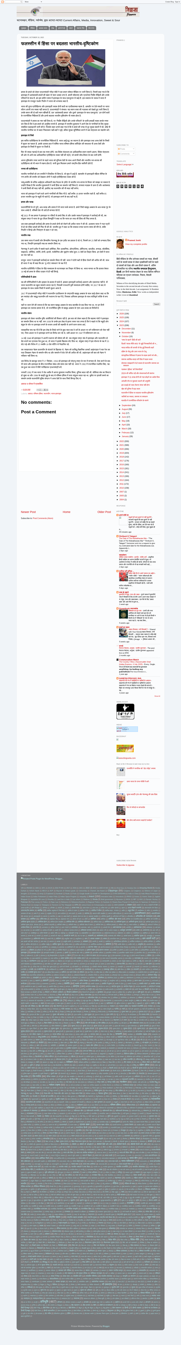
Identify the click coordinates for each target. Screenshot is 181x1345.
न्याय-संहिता (135, 1096)
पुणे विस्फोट (101, 1116)
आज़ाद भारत (43, 28)
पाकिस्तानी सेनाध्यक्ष (122, 1111)
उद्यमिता (52, 961)
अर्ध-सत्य (157, 927)
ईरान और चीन (79, 955)
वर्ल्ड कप (63, 1234)
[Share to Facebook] (45, 390)
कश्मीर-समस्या (155, 984)
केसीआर (128, 995)
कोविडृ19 (70, 1001)
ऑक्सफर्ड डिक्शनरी (79, 975)
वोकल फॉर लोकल (88, 1254)
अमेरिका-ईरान (42, 922)
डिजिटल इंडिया (129, 1054)
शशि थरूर (116, 1256)
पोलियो (64, 1122)
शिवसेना (157, 1259)
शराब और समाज (86, 1256)
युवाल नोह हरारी (49, 1200)
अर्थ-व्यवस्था (117, 927)
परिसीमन (59, 1105)
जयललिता (54, 1037)
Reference (64, 902)
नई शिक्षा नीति (73, 1079)
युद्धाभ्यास (23, 1200)
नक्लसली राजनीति (128, 1079)
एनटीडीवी (23, 969)
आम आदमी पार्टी (148, 938)
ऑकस (69, 975)
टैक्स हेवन (24, 1051)
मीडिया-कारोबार (26, 1186)
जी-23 (142, 1040)
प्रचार (95, 1122)
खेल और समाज (43, 1006)
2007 (121, 492)
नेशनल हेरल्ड (116, 1093)
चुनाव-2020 (116, 1028)
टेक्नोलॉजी (112, 1048)
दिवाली (136, 1071)
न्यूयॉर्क (51, 1099)
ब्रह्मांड (148, 1147)
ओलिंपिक (92, 978)
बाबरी (80, 1139)
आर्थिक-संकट (68, 944)
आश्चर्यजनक (149, 944)
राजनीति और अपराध (147, 1203)
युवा (30, 1200)
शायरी (25, 1259)
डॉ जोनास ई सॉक (31, 1059)
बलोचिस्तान (136, 1136)
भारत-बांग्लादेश (155, 1161)
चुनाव (65, 1026)
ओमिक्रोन (75, 978)
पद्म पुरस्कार (98, 1102)
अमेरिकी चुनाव (120, 922)
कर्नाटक (24, 983)
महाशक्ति (128, 1178)
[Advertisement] (65, 490)
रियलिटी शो (72, 1220)
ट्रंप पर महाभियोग (122, 1051)
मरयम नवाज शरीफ (152, 1175)
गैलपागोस (155, 1014)
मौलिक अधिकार (59, 1198)
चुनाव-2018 (89, 1028)
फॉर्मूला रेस (132, 1130)
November (126, 332)
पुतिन (109, 1116)
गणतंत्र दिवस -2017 (33, 1009)
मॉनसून (59, 1192)
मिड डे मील (48, 1184)
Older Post (104, 512)
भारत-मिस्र (28, 1164)
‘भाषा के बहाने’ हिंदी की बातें (130, 340)
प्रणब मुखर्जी (115, 1122)
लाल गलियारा (101, 1226)
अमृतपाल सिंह (54, 919)
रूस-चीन (118, 1220)
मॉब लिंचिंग (106, 1192)
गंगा (78, 1006)
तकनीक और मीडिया (96, 1059)
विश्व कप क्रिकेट (99, 1245)
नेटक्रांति (149, 1091)
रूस (110, 1220)
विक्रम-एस (113, 1237)
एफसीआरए (97, 969)
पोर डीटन (48, 1122)
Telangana (45, 905)
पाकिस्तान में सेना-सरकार (49, 1111)
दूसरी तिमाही (44, 1073)
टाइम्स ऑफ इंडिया (92, 1045)
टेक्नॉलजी (103, 1048)
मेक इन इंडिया (130, 1189)
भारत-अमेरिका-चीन (59, 1158)
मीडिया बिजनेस (142, 1184)
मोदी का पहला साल (149, 1192)
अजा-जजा (95, 908)
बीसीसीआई (24, 1147)
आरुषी (100, 941)
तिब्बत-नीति (112, 1062)
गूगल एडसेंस (77, 1014)
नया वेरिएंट (60, 1082)
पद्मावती (108, 1102)
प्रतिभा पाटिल (27, 1125)
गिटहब (62, 1012)
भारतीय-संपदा (74, 1169)
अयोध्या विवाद (25, 927)
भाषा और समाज (124, 1169)
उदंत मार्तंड (154, 958)
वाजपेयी (142, 1234)
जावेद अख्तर (68, 1040)
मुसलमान (53, 1189)
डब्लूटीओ (111, 1054)
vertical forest (86, 905)
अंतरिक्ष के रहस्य (72, 910)
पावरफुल (134, 1113)
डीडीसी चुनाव (90, 1056)
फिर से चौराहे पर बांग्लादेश (136, 807)
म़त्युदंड (156, 1172)
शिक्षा (89, 1259)
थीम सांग (102, 1065)
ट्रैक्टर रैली (50, 1054)
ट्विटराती (85, 1054)
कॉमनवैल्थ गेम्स (105, 998)
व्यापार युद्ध (150, 1254)
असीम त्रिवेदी (44, 933)
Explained (49, 894)
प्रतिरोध (36, 1125)
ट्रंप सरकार (145, 1051)
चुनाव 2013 (75, 1026)
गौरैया (62, 1017)
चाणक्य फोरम (154, 1020)
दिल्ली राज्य (60, 1071)
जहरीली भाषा (121, 1037)
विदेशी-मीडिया (51, 1242)
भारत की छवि (112, 1153)
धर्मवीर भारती (118, 1076)
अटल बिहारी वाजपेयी (134, 908)
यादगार (115, 1198)
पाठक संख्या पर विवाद (50, 1113)
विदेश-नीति (134, 1239)
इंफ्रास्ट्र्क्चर (80, 950)
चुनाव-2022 (141, 1028)
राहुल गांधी (151, 1217)
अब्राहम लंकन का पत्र (79, 916)
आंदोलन (58, 939)
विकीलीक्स (90, 1237)
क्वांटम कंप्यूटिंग (129, 1001)
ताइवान (61, 1062)
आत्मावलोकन (27, 939)
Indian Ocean (25, 896)
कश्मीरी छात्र (42, 986)
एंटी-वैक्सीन (75, 967)
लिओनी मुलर (122, 1226)
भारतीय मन (96, 1167)
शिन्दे (143, 1259)
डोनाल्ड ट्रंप (49, 1059)
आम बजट (44, 941)
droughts (24, 894)
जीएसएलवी (24, 1043)
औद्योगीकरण (129, 978)
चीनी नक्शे (26, 1026)
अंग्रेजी (60, 908)
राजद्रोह (113, 1203)
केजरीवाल (156, 992)
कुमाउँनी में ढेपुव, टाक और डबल (129, 594)
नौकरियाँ (90, 1096)
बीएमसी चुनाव (124, 1141)
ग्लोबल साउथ (57, 1020)
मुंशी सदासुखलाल (43, 1189)
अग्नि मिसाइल (36, 908)
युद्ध (126, 1198)
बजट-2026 (88, 1136)
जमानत (33, 1037)
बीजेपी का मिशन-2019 (51, 1144)
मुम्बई (134, 1186)
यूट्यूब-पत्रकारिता (106, 1200)
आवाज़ (30, 393)
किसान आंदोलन (58, 992)
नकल (117, 1079)
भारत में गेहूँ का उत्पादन (58, 1155)
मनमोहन (86, 1175)
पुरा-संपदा (143, 1116)
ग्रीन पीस (115, 1017)
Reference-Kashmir (78, 902)
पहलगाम (154, 1105)
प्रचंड (88, 1122)
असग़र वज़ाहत (113, 930)
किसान (47, 992)
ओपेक (50, 978)
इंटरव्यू (133, 947)
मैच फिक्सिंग (43, 1192)
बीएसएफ (142, 1141)
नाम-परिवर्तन (46, 1088)
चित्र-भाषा (58, 1023)
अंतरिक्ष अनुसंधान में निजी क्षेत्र (56, 910)
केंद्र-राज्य (75, 995)
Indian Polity (53, 896)
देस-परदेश (24, 1076)
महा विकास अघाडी (71, 1178)
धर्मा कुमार (128, 1076)
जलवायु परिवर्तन (88, 1037)
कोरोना (155, 998)
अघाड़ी (67, 908)
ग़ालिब (44, 1012)
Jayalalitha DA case (37, 899)
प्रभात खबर (85, 1124)
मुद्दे (84, 1186)
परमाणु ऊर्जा (30, 1105)
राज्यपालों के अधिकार (80, 1212)
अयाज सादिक (133, 925)
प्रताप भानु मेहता (155, 1122)
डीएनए (73, 1056)
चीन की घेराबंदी (90, 1023)
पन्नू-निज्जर (138, 1102)
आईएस (128, 933)
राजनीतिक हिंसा (86, 1209)
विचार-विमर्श (139, 1237)
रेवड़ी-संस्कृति (62, 1223)
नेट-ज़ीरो (133, 1091)
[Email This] (38, 390)
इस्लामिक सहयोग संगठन (126, 953)
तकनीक (84, 1059)
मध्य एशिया (68, 1175)
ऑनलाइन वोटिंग (140, 975)
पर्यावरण (80, 1105)
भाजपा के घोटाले (144, 1150)
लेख (52, 28)
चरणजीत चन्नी (143, 1020)
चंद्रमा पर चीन (97, 1020)
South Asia (134, 902)
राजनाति (121, 1203)
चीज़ (72, 1023)
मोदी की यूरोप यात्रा (73, 1195)
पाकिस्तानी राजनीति (92, 1111)
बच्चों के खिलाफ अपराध (73, 1133)
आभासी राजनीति (134, 939)
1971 (43, 888)
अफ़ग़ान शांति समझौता (98, 913)
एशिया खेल (99, 972)
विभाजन (46, 1245)
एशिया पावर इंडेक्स (110, 972)
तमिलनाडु (139, 1059)
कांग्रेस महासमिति (141, 986)
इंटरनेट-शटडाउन (105, 947)
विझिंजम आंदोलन (85, 1240)
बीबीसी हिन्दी (121, 1144)
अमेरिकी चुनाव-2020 (135, 922)
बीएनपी (115, 1141)
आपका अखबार (95, 939)
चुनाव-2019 (103, 1028)
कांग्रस (68, 986)
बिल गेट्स (31, 1141)
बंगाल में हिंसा (53, 1133)
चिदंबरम (66, 1023)
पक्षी (81, 1099)
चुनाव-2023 (153, 1028)
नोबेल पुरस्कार (71, 1096)
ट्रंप (76, 1051)
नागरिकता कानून (128, 1085)
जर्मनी (78, 1037)
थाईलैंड (94, 1065)
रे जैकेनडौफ (127, 1220)
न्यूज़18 (25, 1099)
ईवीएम (149, 955)
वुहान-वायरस (24, 1251)
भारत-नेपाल (90, 1161)
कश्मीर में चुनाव (107, 984)
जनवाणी (118, 1034)
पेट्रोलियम (113, 1119)
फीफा (46, 1130)
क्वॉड (144, 1001)
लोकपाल (157, 1228)
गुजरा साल (125, 1012)
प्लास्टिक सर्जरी (59, 1127)
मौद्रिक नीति (37, 1198)
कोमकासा (132, 998)
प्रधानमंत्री (63, 1125)
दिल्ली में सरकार (38, 1071)
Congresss (137, 891)
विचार (131, 1237)
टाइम (81, 1045)
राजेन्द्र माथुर (49, 1212)
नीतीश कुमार (98, 1091)
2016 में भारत (59, 888)
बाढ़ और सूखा (63, 1139)
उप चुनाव (68, 961)
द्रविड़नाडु (89, 1076)
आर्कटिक (108, 941)
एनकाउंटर (145, 967)
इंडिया (156, 947)
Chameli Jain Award (97, 891)
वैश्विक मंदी (133, 1251)
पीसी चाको (92, 1116)
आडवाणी (90, 936)
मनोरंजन (118, 1175)
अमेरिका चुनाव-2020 (28, 922)
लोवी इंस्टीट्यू (79, 1231)
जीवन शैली (73, 1043)
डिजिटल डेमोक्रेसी (142, 1054)
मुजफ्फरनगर (67, 1186)
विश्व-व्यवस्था (135, 1245)
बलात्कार (127, 1136)
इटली (139, 947)
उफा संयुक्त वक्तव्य (124, 961)
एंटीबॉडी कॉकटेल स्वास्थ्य (99, 967)
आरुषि (94, 941)
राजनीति (130, 1203)
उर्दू (140, 961)
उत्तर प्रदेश (65, 958)
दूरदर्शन (35, 1073)
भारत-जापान (52, 1161)
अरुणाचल (74, 927)
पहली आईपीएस (38, 1108)
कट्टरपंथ (154, 978)
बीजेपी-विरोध (65, 1144)
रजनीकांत (87, 1203)
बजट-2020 (28, 1136)
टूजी (51, 1048)
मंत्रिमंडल (33, 1175)
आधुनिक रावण (68, 939)
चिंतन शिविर (48, 1023)
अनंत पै (36, 913)
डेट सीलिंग (111, 1056)
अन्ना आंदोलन (62, 913)
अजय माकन (86, 908)
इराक (127, 950)
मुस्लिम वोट (72, 1189)
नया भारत (51, 1082)
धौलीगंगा (35, 1079)
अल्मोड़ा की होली (47, 930)
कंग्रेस (138, 978)
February (126, 432)
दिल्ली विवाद (81, 1071)
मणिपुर (120, 1172)
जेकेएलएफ (89, 1043)
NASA (128, 899)
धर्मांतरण (137, 1076)
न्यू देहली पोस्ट (145, 1096)
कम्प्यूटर (104, 981)
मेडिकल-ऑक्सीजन (151, 1189)
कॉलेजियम (124, 998)
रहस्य (95, 1203)
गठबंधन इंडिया (123, 1006)
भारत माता (24, 1155)
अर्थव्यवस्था (138, 927)
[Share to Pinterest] (47, 390)
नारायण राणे (62, 1088)
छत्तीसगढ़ (118, 1031)
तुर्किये (25, 1065)
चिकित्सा (32, 1023)
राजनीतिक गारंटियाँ (140, 1206)
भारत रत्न (98, 1155)
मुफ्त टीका (116, 1186)
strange (36, 905)
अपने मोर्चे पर (124, 515)
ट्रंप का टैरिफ (87, 1051)
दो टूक (61, 1076)
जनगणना (46, 1034)
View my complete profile (136, 244)
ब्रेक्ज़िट (47, 1150)
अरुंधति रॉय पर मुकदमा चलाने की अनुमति (135, 381)
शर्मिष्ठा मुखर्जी (107, 1256)
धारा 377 (155, 1076)
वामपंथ (23, 1237)
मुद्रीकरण (107, 1186)
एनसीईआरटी (52, 969)
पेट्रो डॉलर (103, 1119)
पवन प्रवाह (104, 1105)
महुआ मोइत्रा (35, 1181)
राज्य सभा (59, 1212)
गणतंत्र (150, 1006)
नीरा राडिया (119, 1091)
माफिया (120, 1181)
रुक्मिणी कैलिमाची (91, 1220)
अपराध (87, 913)
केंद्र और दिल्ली (63, 995)
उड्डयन (45, 958)
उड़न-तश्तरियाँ (36, 958)
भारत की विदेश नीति (125, 1153)
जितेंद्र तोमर (93, 1040)
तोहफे (74, 1065)
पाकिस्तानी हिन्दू (136, 1111)
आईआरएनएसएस (96, 933)
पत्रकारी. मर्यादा (63, 1102)
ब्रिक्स (23, 1150)
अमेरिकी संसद (72, 925)
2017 (121, 461)
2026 (121, 313)
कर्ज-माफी (155, 981)
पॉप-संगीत (40, 1122)
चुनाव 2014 (87, 1026)
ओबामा (57, 978)
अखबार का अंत (141, 905)
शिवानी (27, 1262)
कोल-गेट (23, 1001)
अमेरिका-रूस (109, 922)
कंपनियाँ (74, 981)
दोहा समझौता (71, 1076)
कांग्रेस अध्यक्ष (90, 986)
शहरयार (130, 1256)
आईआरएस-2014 (109, 933)
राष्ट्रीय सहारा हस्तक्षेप (75, 1217)
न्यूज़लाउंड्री (34, 1099)
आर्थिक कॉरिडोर (148, 941)
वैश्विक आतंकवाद (121, 1251)
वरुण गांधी (33, 1234)
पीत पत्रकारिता (57, 1116)
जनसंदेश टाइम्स (141, 1034)
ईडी (37, 955)
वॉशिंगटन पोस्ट (75, 1254)
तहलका (45, 1062)
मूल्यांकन (113, 1189)
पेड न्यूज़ (120, 1119)
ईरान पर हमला (91, 955)
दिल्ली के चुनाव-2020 (140, 1068)
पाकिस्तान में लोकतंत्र (30, 1111)
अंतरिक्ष (39, 910)
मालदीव (23, 1183)
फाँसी (136, 1127)
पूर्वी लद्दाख (63, 1119)
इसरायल (59, 953)
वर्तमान (47, 1234)
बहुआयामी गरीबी (147, 1136)
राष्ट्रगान (91, 1214)
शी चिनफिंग (35, 1262)
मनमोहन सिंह (96, 1175)
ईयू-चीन (62, 955)
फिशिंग (39, 1130)
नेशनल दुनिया (103, 1093)
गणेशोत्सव (55, 1009)
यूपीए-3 (124, 1200)
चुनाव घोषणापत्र (132, 1026)
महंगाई (51, 1178)
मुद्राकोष (90, 1186)
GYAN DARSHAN (119, 894)
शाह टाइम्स (43, 1259)
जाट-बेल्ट (142, 1037)
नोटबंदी (34, 1096)
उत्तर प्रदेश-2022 (94, 958)
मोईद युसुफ (115, 1192)
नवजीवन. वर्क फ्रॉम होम (139, 1082)
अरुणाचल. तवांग (85, 927)
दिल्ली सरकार (105, 1071)
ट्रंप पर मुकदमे (134, 1051)
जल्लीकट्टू (100, 1037)
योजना (144, 1200)
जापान (38, 1040)
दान (79, 1068)
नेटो (156, 1091)
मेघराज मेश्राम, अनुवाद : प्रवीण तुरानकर (132, 648)
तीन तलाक (127, 1062)
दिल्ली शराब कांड (93, 1071)
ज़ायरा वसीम (58, 1040)
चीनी (159, 1023)
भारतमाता (136, 1164)
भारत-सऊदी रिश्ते (125, 1164)
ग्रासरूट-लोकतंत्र (104, 1017)
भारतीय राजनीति (122, 1166)
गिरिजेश (93, 1012)
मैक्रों (34, 1192)
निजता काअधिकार (108, 1088)
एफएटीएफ (78, 969)
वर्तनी (40, 1234)
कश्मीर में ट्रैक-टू (120, 984)
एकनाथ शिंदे (121, 964)
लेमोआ (52, 1228)
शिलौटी (149, 1259)
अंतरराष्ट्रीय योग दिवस (151, 908)
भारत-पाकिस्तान (127, 1161)
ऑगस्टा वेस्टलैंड (104, 975)
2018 (121, 457)
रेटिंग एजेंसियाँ (138, 1220)
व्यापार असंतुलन (140, 1254)
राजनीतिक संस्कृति (72, 1209)
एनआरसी (128, 967)
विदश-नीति (96, 1240)
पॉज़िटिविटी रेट (30, 1122)
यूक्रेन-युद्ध (83, 1200)
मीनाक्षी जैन (53, 1186)
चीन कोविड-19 (103, 1023)
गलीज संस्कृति (107, 1009)
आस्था (37, 947)
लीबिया (153, 1226)
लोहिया (88, 1231)
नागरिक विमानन (106, 1085)
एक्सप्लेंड (157, 964)
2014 (121, 472)
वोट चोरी (98, 1254)
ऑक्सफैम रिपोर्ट (92, 975)
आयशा (58, 941)
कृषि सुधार (141, 992)
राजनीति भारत (50, 1206)
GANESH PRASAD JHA (130, 678)
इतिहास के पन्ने (41, 950)
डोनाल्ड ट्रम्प (60, 1059)
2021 (121, 445)
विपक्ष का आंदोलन (152, 1242)
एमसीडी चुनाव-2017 (34, 972)
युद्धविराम (154, 1198)
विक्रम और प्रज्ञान (102, 1237)
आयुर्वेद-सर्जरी (67, 941)
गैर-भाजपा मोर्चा (144, 1014)
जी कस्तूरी (109, 1040)
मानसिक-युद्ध (111, 1181)
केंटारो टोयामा (43, 995)
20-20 (50, 888)
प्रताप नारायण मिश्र (142, 1122)
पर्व (88, 1105)
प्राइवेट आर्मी (140, 1125)
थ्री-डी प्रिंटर (112, 1065)
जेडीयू (106, 1043)
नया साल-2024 (79, 1082)
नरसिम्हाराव (90, 1082)
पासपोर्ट (142, 1113)
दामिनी (84, 1068)
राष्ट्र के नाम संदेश (79, 1214)
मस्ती (37, 1178)
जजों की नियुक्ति (150, 1031)
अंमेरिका (103, 919)
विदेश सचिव (124, 1240)
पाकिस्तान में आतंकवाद (136, 1108)
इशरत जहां (155, 950)
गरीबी (80, 1009)
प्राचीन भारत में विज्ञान (153, 1125)
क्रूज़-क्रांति (118, 1001)
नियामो (39, 1091)
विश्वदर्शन (23, 1248)
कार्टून (90, 989)
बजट (84, 1133)
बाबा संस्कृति (99, 1139)
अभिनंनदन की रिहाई (118, 916)
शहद (123, 1256)
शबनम (54, 1256)
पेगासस (87, 1119)
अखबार (129, 905)
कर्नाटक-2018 (35, 984)
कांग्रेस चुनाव (116, 986)
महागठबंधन (83, 1178)
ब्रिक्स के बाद (32, 1150)
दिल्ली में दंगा (154, 1068)
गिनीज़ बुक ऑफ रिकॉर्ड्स (73, 1012)
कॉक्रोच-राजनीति (54, 998)
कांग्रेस (76, 986)
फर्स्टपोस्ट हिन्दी (81, 1127)
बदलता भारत (103, 1136)
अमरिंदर (33, 919)
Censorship (83, 891)
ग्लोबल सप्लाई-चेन (45, 1020)
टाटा (102, 1045)
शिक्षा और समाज (113, 1259)
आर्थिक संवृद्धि (45, 944)
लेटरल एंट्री (43, 1228)
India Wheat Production (149, 894)
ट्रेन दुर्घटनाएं (33, 1054)
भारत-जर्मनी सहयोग (39, 1161)
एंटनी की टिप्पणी (64, 967)
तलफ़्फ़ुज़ (30, 1062)
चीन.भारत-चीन (150, 1023)
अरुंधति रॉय (96, 927)
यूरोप (137, 1200)
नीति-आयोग (88, 1091)
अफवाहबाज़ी (36, 916)
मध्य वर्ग (78, 1175)
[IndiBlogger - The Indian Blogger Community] (125, 719)
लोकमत (26, 1231)
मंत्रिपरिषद (24, 1175)
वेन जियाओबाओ (45, 1251)
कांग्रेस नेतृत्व (128, 986)
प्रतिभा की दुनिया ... (126, 571)
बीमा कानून (154, 1144)
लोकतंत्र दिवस (140, 1228)
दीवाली (158, 1071)
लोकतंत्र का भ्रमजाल (126, 1228)
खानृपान (84, 1003)
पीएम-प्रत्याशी (30, 1116)
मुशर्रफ (33, 1189)
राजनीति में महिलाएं (101, 1206)
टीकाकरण (24, 1048)
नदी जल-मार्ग (156, 1079)
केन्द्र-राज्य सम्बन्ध (100, 995)
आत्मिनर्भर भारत (39, 939)
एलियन (82, 972)
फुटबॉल (79, 1130)
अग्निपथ (44, 908)
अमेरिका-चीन (70, 922)
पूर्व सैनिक (54, 1119)
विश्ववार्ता (40, 1248)
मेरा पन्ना (91, 28)
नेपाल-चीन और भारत (61, 1093)
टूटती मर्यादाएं (59, 1048)
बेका (68, 1147)
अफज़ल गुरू (27, 916)
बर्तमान (120, 1136)
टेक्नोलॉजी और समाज (124, 1048)
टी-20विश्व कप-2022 (124, 1045)
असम (138, 930)
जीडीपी (41, 1042)
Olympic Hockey (152, 899)
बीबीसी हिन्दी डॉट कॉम (139, 1144)
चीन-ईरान (124, 1023)
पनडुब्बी (116, 1102)
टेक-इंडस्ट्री (83, 1048)
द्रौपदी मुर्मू (98, 1076)
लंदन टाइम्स (32, 1226)
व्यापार (131, 1254)
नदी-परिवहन (26, 1082)
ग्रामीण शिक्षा (92, 1017)
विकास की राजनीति (78, 1237)
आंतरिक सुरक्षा (138, 936)
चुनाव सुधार (55, 1028)
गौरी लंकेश (55, 1017)
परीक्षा (66, 1105)
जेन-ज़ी (113, 1043)
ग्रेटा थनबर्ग (132, 1017)
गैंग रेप (123, 1014)
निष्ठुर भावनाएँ (54, 1091)
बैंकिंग (110, 1147)
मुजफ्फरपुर (77, 1186)
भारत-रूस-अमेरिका (89, 1164)
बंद (95, 1136)
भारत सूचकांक (121, 1155)
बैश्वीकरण (125, 1147)
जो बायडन (155, 1043)
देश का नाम (114, 1073)
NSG (141, 899)
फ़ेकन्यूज (97, 1130)
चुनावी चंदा (79, 1031)
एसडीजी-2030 (142, 972)
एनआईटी (120, 967)
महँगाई (44, 1178)
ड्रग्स (77, 1059)
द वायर (121, 1065)
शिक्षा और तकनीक (100, 1259)
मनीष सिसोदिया (108, 1175)
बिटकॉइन (155, 1139)
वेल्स (54, 1251)
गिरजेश (86, 1012)
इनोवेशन (72, 950)
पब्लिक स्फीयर (149, 1102)
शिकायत (75, 1259)
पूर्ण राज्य (45, 1119)
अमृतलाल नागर (65, 919)
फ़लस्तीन (105, 1127)
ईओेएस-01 (30, 955)
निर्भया (45, 1091)
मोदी (122, 1192)
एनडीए (31, 969)
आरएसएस (77, 941)
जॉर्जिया (137, 1043)
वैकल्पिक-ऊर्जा (62, 1251)
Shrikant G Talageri (128, 536)
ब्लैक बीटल (64, 1150)
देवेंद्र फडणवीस (103, 1073)
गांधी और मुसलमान (133, 1009)
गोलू (47, 1017)
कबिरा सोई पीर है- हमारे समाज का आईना (142, 573)
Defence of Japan (151, 891)
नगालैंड (148, 1079)
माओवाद (57, 1181)
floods (67, 894)
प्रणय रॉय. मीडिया (128, 1122)
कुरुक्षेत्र (100, 992)
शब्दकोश (66, 1256)
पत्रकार (145, 1099)
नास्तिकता (86, 1088)
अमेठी (86, 919)
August (125, 409)
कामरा (76, 989)
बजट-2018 (145, 1133)
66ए (112, 888)
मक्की (83, 1172)
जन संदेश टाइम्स (35, 1034)
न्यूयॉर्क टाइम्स (60, 1099)
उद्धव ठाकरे (44, 961)
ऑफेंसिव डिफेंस (25, 978)
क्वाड (137, 1001)
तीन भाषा (136, 1062)
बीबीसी (74, 1144)
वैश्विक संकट (156, 1251)
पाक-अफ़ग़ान (60, 1108)
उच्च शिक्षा (26, 958)
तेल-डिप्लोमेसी (57, 1065)
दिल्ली (104, 1068)
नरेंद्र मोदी (100, 1082)
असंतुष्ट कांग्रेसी (126, 930)
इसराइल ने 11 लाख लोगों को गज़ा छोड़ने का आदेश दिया (140, 377)
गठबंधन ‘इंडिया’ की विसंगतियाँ (131, 369)
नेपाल (37, 1093)
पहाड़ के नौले (49, 1108)
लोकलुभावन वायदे (36, 1231)
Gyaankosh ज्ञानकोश (128, 608)
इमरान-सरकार (104, 950)
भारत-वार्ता (113, 1164)
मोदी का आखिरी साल (134, 1192)
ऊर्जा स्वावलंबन (25, 964)
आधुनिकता (78, 939)
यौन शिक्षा (41, 1203)
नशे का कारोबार (75, 1085)
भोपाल (68, 1172)
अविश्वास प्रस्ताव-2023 (88, 930)
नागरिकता (117, 1085)
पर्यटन (72, 1105)
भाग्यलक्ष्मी (124, 1150)
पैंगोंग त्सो (151, 1119)
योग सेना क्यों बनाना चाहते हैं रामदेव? (139, 820)
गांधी (123, 1009)
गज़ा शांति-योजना (102, 1006)
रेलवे (54, 1223)
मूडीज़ (106, 1189)
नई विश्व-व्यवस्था (61, 1079)
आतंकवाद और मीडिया (114, 936)
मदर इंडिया (43, 1175)
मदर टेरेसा (52, 1175)
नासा (79, 1088)
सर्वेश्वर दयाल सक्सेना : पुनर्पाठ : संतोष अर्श (133, 557)
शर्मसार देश (97, 1256)
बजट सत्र (112, 1133)
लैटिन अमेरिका (73, 1228)
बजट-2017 (134, 1133)
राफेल (140, 1212)
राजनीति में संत (114, 1206)
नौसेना (107, 1096)
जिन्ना (101, 1040)
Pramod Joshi (134, 240)
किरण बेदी (155, 989)
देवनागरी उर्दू (64, 1073)
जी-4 (149, 1040)
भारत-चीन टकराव (148, 1158)
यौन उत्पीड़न (32, 1203)
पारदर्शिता (94, 1113)
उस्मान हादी (148, 961)
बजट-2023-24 (76, 1136)
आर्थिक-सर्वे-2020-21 (81, 944)
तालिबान (69, 1062)
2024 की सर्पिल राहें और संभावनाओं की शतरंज (137, 373)
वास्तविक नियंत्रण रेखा (56, 1237)
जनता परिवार (56, 1034)
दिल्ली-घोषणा (127, 1071)
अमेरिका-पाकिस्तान (84, 922)
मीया (60, 1186)
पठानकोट (137, 1099)
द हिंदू (127, 1065)
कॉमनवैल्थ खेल (93, 998)
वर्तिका (56, 1234)
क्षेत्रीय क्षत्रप (154, 1001)
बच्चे (62, 1133)
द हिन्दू (134, 1065)
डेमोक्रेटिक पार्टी (148, 1056)
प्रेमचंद (38, 1127)
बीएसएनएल (134, 1141)
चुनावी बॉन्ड (88, 1031)
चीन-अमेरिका (115, 1023)
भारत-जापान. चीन (64, 1161)
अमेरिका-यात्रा (97, 922)
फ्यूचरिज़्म (140, 1130)
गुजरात (134, 1012)
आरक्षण (85, 941)
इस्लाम (87, 953)
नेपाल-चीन (47, 1093)
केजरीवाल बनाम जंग (30, 995)
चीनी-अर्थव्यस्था (44, 1026)
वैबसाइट (111, 1251)
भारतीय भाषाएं (63, 1167)
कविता (59, 984)
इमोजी (121, 950)
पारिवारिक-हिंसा (115, 1113)
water (109, 905)
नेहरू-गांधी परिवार (134, 1093)
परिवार (52, 1105)
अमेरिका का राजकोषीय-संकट (134, 919)
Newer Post (28, 512)
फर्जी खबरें (70, 1127)
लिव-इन (145, 1226)
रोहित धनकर (141, 1223)
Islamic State (147, 896)
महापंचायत (94, 1178)
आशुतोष (140, 944)
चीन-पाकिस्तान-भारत (136, 1023)
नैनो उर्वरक (145, 1093)
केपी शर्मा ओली (112, 995)
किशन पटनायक (25, 992)
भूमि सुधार (60, 1172)
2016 (121, 464)
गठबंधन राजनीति (137, 1006)
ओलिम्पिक (101, 978)
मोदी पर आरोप (110, 1195)
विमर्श (53, 1245)
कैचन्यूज (136, 995)
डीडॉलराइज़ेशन (101, 1056)
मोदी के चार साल (98, 1195)
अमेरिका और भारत (114, 919)
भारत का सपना (101, 1153)
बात (71, 1139)
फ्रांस (148, 1130)
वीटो (125, 1248)
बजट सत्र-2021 (122, 1133)
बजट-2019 (156, 1133)
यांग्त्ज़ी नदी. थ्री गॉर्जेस (103, 1198)
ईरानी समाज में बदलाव (138, 955)
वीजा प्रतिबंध (117, 1248)
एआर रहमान (73, 964)
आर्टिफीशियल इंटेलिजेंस (120, 941)
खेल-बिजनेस (58, 1006)
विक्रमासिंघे (122, 1237)
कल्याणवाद (45, 984)
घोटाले (88, 1020)
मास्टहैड (40, 1184)
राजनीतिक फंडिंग (26, 1209)
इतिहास (31, 950)
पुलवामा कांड (153, 1116)
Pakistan (24, 902)
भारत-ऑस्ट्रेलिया (94, 1158)
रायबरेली (68, 1214)
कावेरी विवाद (138, 989)
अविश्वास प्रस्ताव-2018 (71, 930)
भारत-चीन (133, 1158)
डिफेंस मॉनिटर (49, 1056)
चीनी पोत (34, 1026)
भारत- (130, 1155)
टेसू (157, 1048)
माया (136, 1181)
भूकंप (156, 1169)
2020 (121, 449)
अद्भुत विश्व (131, 910)
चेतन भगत (104, 1031)
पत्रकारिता (155, 1098)
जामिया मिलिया (47, 1040)
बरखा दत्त (112, 1136)
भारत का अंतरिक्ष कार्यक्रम (85, 1153)
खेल (158, 1003)
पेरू (132, 1119)
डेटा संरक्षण (120, 1056)
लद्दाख (41, 1226)
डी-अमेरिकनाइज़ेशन (62, 1056)
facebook (59, 894)
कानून (52, 989)
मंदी (60, 1175)
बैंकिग (104, 1147)
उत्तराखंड (137, 958)
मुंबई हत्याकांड (126, 1186)
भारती (144, 1164)
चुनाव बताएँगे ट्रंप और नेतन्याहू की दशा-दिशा (142, 794)
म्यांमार (75, 1198)
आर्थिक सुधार (56, 944)
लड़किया (157, 1223)
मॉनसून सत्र (67, 1192)
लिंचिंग (130, 1226)
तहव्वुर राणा (53, 1062)
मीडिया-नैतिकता (39, 1186)
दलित (62, 1068)
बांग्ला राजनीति (36, 1139)
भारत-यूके (46, 1164)
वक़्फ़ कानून (116, 1231)
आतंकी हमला (127, 936)
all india (124, 730)
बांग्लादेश (46, 1138)
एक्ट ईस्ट (140, 964)
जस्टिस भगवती (110, 1037)
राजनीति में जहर (76, 1206)
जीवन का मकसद (53, 1043)
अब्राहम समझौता (93, 916)
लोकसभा (46, 1231)
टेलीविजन (144, 1048)
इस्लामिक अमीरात (98, 953)
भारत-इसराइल (56, 393)
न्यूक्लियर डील (156, 1096)
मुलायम (140, 1186)
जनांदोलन (24, 1037)
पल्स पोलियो (95, 1105)
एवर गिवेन (90, 972)
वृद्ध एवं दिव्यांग (35, 1251)
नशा (67, 1085)
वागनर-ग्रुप (134, 1234)
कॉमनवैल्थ (82, 998)
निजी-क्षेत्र (138, 1088)
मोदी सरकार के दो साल (137, 1195)
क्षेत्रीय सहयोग (25, 1003)
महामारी (102, 1178)
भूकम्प (22, 1172)
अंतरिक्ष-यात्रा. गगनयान (112, 910)
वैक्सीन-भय (82, 1251)
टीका (156, 1045)
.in (125, 729)
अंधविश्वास (141, 910)
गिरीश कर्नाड (102, 1012)
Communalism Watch (129, 660)
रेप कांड (153, 1220)
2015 (121, 468)
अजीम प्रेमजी (114, 908)
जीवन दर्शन (63, 1043)
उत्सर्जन (146, 958)
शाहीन (51, 1259)
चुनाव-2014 (66, 1028)
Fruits (75, 894)
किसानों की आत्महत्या (88, 992)
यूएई (58, 1200)
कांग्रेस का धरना (104, 986)
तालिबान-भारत (95, 1062)
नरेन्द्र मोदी (111, 1082)
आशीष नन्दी (131, 944)
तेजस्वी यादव (46, 1065)
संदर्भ (71, 28)
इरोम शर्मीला (135, 950)
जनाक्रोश (155, 1034)
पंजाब (115, 1099)
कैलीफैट (25, 998)
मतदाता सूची (128, 1172)
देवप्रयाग (73, 1073)
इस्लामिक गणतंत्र (111, 953)
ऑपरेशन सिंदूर (152, 975)
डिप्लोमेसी (38, 1056)
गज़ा (92, 1006)
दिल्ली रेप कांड (71, 1071)
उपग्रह (86, 961)
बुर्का (31, 1147)
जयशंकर (62, 1037)
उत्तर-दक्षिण (128, 958)
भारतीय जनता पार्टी (34, 1167)
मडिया (107, 1172)
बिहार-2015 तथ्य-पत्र (95, 1141)
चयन (125, 1020)
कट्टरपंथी (24, 981)
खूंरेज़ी (146, 1003)
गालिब (38, 1012)
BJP (51, 891)
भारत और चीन (39, 1153)
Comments (125, 154)
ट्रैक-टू (42, 1054)
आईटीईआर (136, 933)
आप (86, 939)
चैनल (111, 1031)
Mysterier (119, 899)
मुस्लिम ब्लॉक (62, 1189)
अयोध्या (142, 925)
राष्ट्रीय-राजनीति (133, 1217)
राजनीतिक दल (153, 1206)
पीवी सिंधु (82, 1116)
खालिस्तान (110, 1003)
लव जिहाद (85, 1226)
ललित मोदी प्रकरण (64, 1226)
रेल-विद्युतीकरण (39, 1223)
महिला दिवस (150, 1178)
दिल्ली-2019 (116, 1071)
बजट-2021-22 (40, 1136)
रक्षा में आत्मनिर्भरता (59, 1203)
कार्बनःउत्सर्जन (109, 989)
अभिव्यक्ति (130, 916)
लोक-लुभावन (102, 1228)
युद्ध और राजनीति (135, 1198)
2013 (121, 476)
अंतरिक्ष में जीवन (96, 910)
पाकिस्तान (70, 1107)
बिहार (39, 1141)
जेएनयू (82, 1043)
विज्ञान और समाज (29, 1240)
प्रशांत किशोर (128, 1125)
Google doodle (84, 894)
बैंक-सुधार (97, 1147)
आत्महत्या (157, 936)
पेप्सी (127, 1119)
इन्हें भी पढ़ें (61, 28)
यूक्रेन (73, 1200)
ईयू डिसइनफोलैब (52, 955)
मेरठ (22, 1192)
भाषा (100, 1169)
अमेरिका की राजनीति (152, 919)
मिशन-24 (76, 1184)
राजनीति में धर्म (88, 1206)
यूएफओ (65, 1200)
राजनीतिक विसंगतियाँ (57, 1209)
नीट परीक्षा (69, 1091)
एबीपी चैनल (120, 969)
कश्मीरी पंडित (53, 986)
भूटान (40, 1172)
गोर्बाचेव (41, 1017)
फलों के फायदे (127, 1127)
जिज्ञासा (84, 1040)
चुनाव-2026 (48, 1031)
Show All (157, 696)
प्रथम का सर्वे (53, 1125)
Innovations (119, 896)
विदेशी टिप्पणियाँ (149, 1240)
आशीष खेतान (121, 944)
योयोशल (23, 1203)
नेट (127, 1091)
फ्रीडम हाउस (27, 1133)
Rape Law (54, 902)
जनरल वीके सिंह (107, 1034)
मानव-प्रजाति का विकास (88, 1181)
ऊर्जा (155, 961)
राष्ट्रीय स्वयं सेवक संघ (107, 1217)
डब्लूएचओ (103, 1054)
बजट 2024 (102, 1133)
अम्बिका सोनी (122, 925)
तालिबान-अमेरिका (83, 1062)
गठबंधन (112, 1006)
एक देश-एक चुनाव (93, 964)
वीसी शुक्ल (148, 1248)
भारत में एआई (34, 1155)
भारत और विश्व (68, 1153)
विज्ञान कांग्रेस (43, 1240)
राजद (106, 1203)
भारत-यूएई (37, 1164)
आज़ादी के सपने (69, 936)
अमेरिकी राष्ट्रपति (49, 925)
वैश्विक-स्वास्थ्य (38, 1254)
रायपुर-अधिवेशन (58, 1214)
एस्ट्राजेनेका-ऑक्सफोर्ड (36, 975)
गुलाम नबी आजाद (58, 1014)
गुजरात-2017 (143, 1012)
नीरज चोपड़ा (108, 1091)
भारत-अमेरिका (26, 1158)
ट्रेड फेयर (24, 1054)
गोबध (28, 1017)
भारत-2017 (138, 1155)
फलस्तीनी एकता (115, 1127)
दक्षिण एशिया (144, 1065)
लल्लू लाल (76, 1226)
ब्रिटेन (41, 1150)
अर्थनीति (128, 927)
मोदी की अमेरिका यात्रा (58, 1195)
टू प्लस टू (45, 1048)
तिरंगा (119, 1062)
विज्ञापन (74, 1240)
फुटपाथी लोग (69, 1130)
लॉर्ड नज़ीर (93, 1228)
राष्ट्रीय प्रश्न (30, 1217)
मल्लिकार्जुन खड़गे (27, 1178)
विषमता (48, 1248)
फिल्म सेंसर (31, 1130)
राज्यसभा (92, 1212)
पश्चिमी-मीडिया (144, 1105)
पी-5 (22, 1116)
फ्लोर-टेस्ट (37, 1133)
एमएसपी (136, 969)
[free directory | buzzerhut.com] (117, 739)
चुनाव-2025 (37, 1031)
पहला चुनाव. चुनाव (26, 1108)
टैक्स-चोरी (32, 1051)
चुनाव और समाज (120, 1026)
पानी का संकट (72, 1113)
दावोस (91, 1068)
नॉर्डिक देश (154, 1093)
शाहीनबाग (67, 1259)
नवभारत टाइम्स (25, 1085)
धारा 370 (146, 1076)
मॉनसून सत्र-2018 (94, 1192)
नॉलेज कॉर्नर (25, 1096)
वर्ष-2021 (71, 1234)
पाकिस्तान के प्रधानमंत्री (106, 1108)
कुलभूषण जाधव (110, 992)
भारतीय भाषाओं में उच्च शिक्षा (80, 1167)
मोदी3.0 (158, 1195)
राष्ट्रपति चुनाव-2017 (124, 1214)
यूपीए (115, 1200)
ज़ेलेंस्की (120, 1043)
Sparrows (144, 902)
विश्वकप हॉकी (154, 1245)
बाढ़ (55, 1139)
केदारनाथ (52, 995)
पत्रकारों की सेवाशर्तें (77, 1102)
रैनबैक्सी (72, 1223)
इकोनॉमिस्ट (45, 947)
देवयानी (81, 1073)
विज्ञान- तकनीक (64, 1240)
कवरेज (53, 984)
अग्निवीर (52, 908)
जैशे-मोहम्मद (128, 1043)
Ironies (136, 896)
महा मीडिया (59, 1178)
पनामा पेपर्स (124, 1102)
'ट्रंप (22, 888)
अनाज (42, 913)
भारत (29, 1152)
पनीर (131, 1102)
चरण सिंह (133, 1020)
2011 (121, 484)
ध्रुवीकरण (44, 1079)
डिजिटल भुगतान (155, 1054)
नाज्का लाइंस (154, 1085)
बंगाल (44, 1133)
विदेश (103, 1240)
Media (95, 899)
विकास (68, 1237)
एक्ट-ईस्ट (149, 964)
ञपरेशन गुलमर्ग (72, 1045)
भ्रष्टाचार (76, 1172)
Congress (127, 891)
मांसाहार (32, 1184)
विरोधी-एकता (62, 1245)
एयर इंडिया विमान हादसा (52, 972)
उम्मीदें (134, 961)
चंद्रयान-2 (108, 1020)
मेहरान (28, 1192)
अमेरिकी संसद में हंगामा (86, 925)
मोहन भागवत (27, 1198)
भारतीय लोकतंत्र (139, 1166)
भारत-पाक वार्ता (113, 1161)
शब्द (60, 1256)
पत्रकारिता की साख (50, 1102)
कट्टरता (145, 978)
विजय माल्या (150, 1237)
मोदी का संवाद (44, 1195)
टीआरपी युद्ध (137, 1045)
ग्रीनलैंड (123, 1017)
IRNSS (129, 896)
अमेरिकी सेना (99, 925)
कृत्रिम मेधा (121, 992)
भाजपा (132, 1149)
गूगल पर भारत (99, 1014)
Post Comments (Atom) (43, 518)
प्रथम (44, 1125)
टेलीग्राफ (136, 1048)
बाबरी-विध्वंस (88, 1139)
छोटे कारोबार (139, 1031)
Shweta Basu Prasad (119, 902)
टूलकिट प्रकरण (71, 1048)
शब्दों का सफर (124, 627)
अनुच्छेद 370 (51, 913)
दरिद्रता (55, 1068)
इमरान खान (91, 950)
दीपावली (151, 1071)
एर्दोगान (64, 972)
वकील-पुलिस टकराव (99, 1231)
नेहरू (124, 1093)
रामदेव (32, 1214)
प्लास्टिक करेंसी (47, 1127)
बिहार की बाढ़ (49, 1141)
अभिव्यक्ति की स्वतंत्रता (144, 916)
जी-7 (155, 1040)
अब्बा (59, 916)
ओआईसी (36, 978)
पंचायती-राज (87, 1099)
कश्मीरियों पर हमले (30, 986)
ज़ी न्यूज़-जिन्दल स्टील (121, 1040)
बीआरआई (107, 1141)
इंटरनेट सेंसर (92, 947)
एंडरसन (112, 967)
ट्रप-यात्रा (155, 1051)
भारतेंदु (82, 1169)
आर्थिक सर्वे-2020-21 (32, 944)
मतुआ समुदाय (147, 1172)
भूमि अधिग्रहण (49, 1172)
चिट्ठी (39, 1023)
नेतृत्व (30, 1093)
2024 (121, 321)
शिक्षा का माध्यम (125, 1259)
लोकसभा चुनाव (68, 1231)
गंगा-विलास (85, 1006)
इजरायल (61, 947)
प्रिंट (24, 1127)
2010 (121, 488)
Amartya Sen (132, 888)
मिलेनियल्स (58, 1184)
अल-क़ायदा (26, 930)
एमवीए (23, 972)
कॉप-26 (65, 998)
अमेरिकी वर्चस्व (61, 925)
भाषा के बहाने (124, 592)
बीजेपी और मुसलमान (35, 1144)
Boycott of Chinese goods (65, 891)
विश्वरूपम (31, 1248)
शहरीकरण (157, 1256)
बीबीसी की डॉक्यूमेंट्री (86, 1144)
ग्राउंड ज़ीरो (70, 1017)
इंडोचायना (23, 950)
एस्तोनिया (48, 975)
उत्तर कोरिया (54, 958)
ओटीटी (44, 978)
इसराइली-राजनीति (49, 953)
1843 (37, 888)
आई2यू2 (63, 933)
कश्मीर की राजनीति (81, 984)
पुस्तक (23, 1119)
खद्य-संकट (35, 1003)
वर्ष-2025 (87, 1234)
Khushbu (51, 899)
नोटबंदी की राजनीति (46, 1096)
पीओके (39, 1116)
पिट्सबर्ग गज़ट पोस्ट (152, 1113)
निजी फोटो (119, 1088)
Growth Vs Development (101, 894)
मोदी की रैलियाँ (86, 1195)
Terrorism (55, 905)
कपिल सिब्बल (83, 981)
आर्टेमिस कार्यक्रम (135, 941)
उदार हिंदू (23, 961)
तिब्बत (104, 1062)
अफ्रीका (52, 916)
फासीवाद (143, 1127)
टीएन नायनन (148, 1045)
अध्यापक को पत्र (26, 913)
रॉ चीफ (84, 1223)
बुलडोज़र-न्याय (39, 1147)
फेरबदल (115, 1130)
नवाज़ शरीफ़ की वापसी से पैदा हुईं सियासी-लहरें (137, 347)
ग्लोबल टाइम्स (32, 1020)
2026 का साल (103, 888)
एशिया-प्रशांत (122, 972)
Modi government (107, 899)
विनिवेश (142, 1242)
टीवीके (37, 1048)
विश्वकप (144, 1245)
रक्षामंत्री (79, 1203)
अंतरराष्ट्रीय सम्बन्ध (27, 910)
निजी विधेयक (129, 1088)
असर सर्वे (155, 930)
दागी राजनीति (71, 1068)
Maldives (86, 899)
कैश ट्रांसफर (35, 998)
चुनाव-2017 (77, 1028)
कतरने (37, 981)
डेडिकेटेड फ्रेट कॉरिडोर (134, 1056)
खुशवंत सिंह (131, 1003)
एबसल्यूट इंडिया (109, 969)
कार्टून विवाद (98, 989)
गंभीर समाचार (65, 1009)
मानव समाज (74, 1181)
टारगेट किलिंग (111, 1045)
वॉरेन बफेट (65, 1254)
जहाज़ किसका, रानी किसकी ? (138, 629)
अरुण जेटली (64, 927)
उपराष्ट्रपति (105, 961)
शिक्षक (83, 1259)
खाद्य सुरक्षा (60, 1003)
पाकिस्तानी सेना (107, 1111)
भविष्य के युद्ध (107, 1150)
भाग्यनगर (116, 1150)
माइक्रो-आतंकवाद (47, 1181)
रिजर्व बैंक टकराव (26, 1220)
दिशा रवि (143, 1071)
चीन (78, 1022)
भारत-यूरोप (65, 1164)
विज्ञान (158, 1237)
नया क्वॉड (42, 1082)
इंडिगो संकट (147, 947)
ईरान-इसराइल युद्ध (104, 955)
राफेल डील (149, 1212)
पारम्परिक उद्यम (104, 1113)
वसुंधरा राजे (124, 1234)
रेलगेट (48, 1223)
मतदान (137, 1172)
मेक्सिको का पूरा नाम (135, 611)
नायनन (54, 1088)
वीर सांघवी (139, 1248)
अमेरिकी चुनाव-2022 (152, 922)
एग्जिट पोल (26, 967)
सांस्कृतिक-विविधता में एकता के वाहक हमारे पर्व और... (139, 355)
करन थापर (138, 981)
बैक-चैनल (88, 1147)
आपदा (105, 939)
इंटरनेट (83, 947)
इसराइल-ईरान (35, 953)
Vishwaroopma (99, 905)
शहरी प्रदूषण (148, 1256)
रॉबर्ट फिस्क (92, 1223)
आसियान (29, 947)
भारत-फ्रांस (143, 1161)
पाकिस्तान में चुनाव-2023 (153, 1108)
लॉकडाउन (84, 1228)
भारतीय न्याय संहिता (50, 1167)
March (125, 428)
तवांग (37, 1062)
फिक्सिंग (151, 1127)
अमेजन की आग (76, 919)
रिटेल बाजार (45, 1220)
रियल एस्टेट (62, 1220)
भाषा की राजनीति (137, 1169)
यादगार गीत (80, 28)
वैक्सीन (71, 1251)
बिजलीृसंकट (146, 1139)
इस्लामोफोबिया (152, 953)
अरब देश (36, 927)
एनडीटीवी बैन (41, 969)
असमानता (146, 930)
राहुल (142, 1217)
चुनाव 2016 (98, 1026)
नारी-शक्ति (72, 1088)
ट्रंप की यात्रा (100, 1051)
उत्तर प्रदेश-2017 (79, 958)
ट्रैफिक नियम (61, 1054)
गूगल (69, 1014)
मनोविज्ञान (127, 1175)
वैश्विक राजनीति (144, 1251)
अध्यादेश (155, 910)
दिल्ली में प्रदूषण (25, 1071)
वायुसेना (37, 1237)
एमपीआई (155, 969)
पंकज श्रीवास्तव (72, 1099)
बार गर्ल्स (108, 1139)
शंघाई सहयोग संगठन (34, 1256)
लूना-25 (29, 1228)
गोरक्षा (34, 1017)
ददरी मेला (47, 1068)
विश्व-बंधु (125, 1245)
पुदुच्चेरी (116, 1116)
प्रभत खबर (73, 1125)
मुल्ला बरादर (24, 1189)
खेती (152, 1003)
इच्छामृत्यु (53, 947)
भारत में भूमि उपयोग (73, 1155)
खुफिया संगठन (120, 1003)
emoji (41, 894)
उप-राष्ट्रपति (77, 961)
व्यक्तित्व (106, 1254)
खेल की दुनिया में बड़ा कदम (130, 389)
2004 (121, 499)
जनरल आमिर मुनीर (81, 1034)
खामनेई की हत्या (93, 1003)
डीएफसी (81, 1056)
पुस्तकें (30, 1119)
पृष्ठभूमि (80, 1119)
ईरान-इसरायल (117, 955)
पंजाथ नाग (107, 1099)
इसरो (66, 953)
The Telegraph (66, 905)
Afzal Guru (120, 888)
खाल (102, 1003)
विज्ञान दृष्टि (53, 1240)
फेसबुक (123, 1130)
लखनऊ (150, 1223)
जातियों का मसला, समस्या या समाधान (134, 396)
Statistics (154, 902)
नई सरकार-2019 (87, 1079)
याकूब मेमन (89, 1198)
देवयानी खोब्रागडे (91, 1073)
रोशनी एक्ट (132, 1223)
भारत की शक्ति (140, 1153)
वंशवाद (116, 1234)
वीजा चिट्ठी (107, 1248)
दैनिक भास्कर (51, 1076)
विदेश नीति (112, 1240)
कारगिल (83, 989)
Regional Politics (94, 902)
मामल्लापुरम (128, 1181)
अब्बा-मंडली (66, 916)
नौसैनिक (114, 1096)
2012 (121, 480)
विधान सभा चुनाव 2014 (75, 1242)
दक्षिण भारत (31, 1068)
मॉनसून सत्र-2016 (79, 1192)
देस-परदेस (37, 1076)
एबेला (128, 969)
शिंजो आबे (136, 1259)
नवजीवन (123, 1081)
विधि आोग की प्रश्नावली (130, 1242)
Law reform (76, 899)
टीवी (31, 1048)
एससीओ (23, 975)
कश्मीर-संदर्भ (143, 984)
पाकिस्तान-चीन (78, 1111)
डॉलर (41, 1059)
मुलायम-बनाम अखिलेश (151, 1186)
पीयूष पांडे (74, 1116)
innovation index (107, 896)
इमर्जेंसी (114, 950)
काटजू (45, 989)
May (124, 421)
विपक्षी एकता (36, 1245)
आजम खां (31, 936)
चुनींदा (96, 1031)
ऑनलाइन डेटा (116, 975)
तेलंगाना (66, 1065)
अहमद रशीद (54, 933)
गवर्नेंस (116, 1009)
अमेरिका (93, 919)
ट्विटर (77, 1054)
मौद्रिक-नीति (48, 1198)
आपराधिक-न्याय (114, 939)
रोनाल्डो (108, 1223)
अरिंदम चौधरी (54, 927)
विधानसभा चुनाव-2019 (92, 1242)
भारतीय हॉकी (51, 1169)
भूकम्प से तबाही (31, 1172)
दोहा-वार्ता (80, 1076)
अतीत (123, 910)
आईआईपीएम (85, 933)
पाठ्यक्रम (62, 1113)
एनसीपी (61, 969)
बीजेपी (150, 1141)
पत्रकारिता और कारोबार (33, 1102)
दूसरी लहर (54, 1073)
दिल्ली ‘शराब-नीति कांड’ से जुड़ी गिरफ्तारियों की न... (139, 343)
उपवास (114, 961)
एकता (102, 964)
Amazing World (146, 888)
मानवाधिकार (101, 1181)
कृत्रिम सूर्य (131, 992)
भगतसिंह (81, 1150)
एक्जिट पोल (131, 964)
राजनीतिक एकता (127, 1206)
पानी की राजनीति (84, 1113)
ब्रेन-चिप (55, 1150)
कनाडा (57, 981)
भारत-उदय (81, 1158)
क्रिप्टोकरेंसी (107, 1001)
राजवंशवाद (132, 1209)
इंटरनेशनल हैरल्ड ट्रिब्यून (121, 947)
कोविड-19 (57, 1000)
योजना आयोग (153, 1200)
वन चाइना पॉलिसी (128, 1231)
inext (91, 896)
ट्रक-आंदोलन (69, 1051)
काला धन (128, 989)
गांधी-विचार (30, 1012)
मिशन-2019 (67, 1184)
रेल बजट (29, 1223)
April (124, 425)
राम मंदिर (24, 1214)
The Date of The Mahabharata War (133, 538)
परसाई (39, 1105)
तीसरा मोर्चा (145, 1062)
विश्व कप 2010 (85, 1245)
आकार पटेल (154, 933)
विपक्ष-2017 (25, 1245)
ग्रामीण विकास (81, 1017)
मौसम (68, 1198)
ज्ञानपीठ (45, 1045)
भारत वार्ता (108, 1155)
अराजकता (45, 927)
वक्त (109, 1231)
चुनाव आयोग (108, 1026)
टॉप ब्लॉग (50, 1051)
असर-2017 (24, 933)
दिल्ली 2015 (113, 1068)
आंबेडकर (124, 939)
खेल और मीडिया (30, 1006)
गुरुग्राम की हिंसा (34, 1014)
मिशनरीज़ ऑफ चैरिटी (88, 1184)
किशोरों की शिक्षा (37, 992)
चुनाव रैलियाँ (33, 1028)
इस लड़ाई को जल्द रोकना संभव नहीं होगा (135, 385)
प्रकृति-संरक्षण (80, 1122)
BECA (44, 891)
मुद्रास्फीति (98, 1186)
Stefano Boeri (26, 905)
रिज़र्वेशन (36, 1220)
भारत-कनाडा (122, 1158)
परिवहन (46, 1105)
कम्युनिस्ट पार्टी (114, 981)
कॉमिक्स (115, 998)
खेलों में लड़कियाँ (69, 1006)
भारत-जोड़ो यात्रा (78, 1161)
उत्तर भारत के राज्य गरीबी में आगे (138, 781)
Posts (122, 149)
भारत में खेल (44, 1155)
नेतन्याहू (23, 1093)
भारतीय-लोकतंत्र (62, 1169)
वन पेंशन (150, 1231)
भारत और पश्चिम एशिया (53, 1153)
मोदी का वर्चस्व (33, 1195)
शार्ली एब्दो (33, 1259)
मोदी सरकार (121, 1194)
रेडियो (146, 1220)
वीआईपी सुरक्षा (86, 1248)
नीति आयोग (78, 1091)
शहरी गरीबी (138, 1256)
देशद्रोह (141, 1073)
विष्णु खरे (55, 1248)
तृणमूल (38, 1065)
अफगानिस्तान (140, 913)
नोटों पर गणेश (60, 1096)
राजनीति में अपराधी (62, 1206)
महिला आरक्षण (138, 1178)
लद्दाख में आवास (51, 1226)
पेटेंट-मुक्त (94, 1119)
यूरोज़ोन (131, 1200)
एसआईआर (132, 972)
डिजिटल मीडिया (27, 1056)
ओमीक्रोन (84, 978)
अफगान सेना (128, 913)
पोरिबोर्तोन (56, 1122)
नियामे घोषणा (30, 1091)
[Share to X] (42, 390)
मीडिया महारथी (153, 1184)
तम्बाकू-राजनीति (150, 1059)
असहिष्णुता (34, 933)
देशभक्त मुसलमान (153, 1073)
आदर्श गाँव (50, 939)
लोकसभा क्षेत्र (56, 1231)
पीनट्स (67, 1116)
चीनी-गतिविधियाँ (55, 1026)
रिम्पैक (54, 1220)
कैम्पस (158, 995)
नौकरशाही (81, 1096)
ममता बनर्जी (137, 1175)
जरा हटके (71, 1037)
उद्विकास (60, 961)
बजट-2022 (52, 1136)
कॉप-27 (74, 998)
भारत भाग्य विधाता (152, 1153)
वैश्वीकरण (49, 1254)
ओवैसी (122, 978)
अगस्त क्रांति (25, 908)
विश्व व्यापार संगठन (114, 1245)
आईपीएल (145, 933)
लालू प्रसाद (111, 1226)
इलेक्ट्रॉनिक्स (145, 950)
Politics (45, 902)
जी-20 (133, 1040)
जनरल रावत (94, 1034)
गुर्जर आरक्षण (46, 1014)
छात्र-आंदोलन (128, 1031)
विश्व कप (75, 1245)
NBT (134, 899)
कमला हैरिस (95, 981)
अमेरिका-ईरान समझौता (56, 922)
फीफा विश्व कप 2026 (56, 1130)
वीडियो (131, 1248)
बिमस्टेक (23, 1141)
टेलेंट (151, 1048)
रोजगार (100, 1223)
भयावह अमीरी (91, 1150)
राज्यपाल (67, 1212)
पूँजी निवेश (37, 1119)
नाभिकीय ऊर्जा (34, 1088)
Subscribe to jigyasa (125, 865)
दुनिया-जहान (26, 1073)
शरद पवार (74, 1256)
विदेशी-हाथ (62, 1242)
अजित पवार (104, 908)
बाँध (75, 1139)
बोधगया (133, 1147)
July (124, 413)
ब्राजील (155, 1147)
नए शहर (110, 1079)
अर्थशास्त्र (149, 927)
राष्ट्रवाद (138, 1214)
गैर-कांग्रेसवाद (132, 1014)
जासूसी (77, 1040)
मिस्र (98, 1184)
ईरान (69, 955)
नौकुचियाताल (99, 1096)
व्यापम (124, 1254)
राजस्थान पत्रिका (151, 1209)
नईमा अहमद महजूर (100, 1079)
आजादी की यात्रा (56, 936)
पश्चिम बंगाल (130, 1105)
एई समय (82, 964)
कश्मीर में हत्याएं (132, 984)
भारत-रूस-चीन (103, 1164)
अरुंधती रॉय (106, 927)
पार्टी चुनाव (126, 1113)
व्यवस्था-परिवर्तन (115, 1254)
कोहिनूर (78, 1001)
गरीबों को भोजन (90, 1009)
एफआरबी (69, 969)
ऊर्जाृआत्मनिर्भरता (37, 964)
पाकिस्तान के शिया (121, 1108)
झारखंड (61, 1045)
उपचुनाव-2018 (95, 961)
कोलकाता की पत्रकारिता (36, 1001)
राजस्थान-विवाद (37, 1212)
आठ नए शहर (81, 936)
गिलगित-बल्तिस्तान (113, 1012)
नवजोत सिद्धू (153, 1082)
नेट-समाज (141, 1091)
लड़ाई (24, 1226)
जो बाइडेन (145, 1043)
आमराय (51, 941)
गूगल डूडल (88, 1014)
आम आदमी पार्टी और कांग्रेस (29, 941)
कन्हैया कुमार (65, 981)
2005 (121, 495)
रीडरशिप (80, 1220)
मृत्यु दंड (121, 1189)
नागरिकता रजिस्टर (142, 1085)
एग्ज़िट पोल (36, 967)
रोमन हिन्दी (123, 1223)
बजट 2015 (92, 1133)
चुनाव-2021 (127, 1028)
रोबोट (115, 1223)
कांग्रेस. (38, 989)
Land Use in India (63, 899)
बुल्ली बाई (62, 1147)
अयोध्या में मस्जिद (153, 925)
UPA (76, 905)
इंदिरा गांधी (52, 950)
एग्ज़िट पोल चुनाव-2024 (50, 967)
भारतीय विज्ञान (153, 1167)
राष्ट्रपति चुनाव (110, 1214)
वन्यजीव (25, 1234)
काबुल (69, 989)
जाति (149, 1037)
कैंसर (43, 998)
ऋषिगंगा (65, 964)
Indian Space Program (68, 896)
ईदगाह (43, 955)
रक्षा (48, 1203)
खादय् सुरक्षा (50, 1003)
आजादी (38, 936)
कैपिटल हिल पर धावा (148, 995)
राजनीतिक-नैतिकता (100, 1209)
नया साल (69, 1082)
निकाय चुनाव (96, 1088)
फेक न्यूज (89, 1130)
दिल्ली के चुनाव (125, 1068)
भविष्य (99, 1150)
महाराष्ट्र (118, 1178)
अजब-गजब (75, 908)
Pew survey (35, 902)
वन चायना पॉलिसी (140, 1231)
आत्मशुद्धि (149, 936)
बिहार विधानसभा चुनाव (78, 1141)
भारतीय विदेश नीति (27, 1169)
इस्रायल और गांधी (77, 953)
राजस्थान (140, 1209)
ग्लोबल (151, 1017)
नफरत (35, 1082)
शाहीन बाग (59, 1259)
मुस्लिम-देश (92, 1189)
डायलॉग (118, 1054)
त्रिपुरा (88, 1065)
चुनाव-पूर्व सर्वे (59, 1031)
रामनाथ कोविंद (41, 1214)
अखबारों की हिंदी (153, 905)
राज (101, 1203)
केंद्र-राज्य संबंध (86, 995)
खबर (42, 1003)
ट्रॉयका (70, 1054)
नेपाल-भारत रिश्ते (76, 1093)
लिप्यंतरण (137, 1226)
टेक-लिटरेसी (94, 1048)
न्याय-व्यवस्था (124, 1096)
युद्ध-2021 (146, 1198)
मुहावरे (100, 1189)
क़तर (31, 981)
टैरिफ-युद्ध (41, 1051)
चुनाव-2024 (25, 1031)
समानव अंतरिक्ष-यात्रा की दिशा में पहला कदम (136, 359)
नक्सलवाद (140, 1079)
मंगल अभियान (92, 1172)
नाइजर (85, 1085)
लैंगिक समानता (61, 1228)
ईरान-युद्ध (126, 955)
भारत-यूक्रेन (55, 1164)
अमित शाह (43, 919)
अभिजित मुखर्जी (105, 916)
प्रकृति (71, 1122)
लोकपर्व (150, 1228)
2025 (121, 317)
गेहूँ (117, 1014)
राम (157, 1212)
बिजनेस (125, 1139)
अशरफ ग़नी (102, 930)
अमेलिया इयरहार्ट (111, 925)
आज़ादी (46, 936)
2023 (121, 325)
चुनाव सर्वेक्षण (44, 1028)
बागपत (27, 1139)
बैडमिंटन (117, 1147)
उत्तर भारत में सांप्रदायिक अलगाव (112, 958)
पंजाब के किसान (126, 1099)
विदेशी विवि (41, 1242)
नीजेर (62, 1091)
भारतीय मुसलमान (108, 1167)
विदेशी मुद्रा (31, 1242)
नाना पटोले (24, 1088)
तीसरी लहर (156, 1062)
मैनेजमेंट (52, 1192)
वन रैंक (158, 1231)
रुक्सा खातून (102, 1220)
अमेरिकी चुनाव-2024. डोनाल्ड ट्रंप (31, 925)
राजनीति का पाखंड (37, 1206)
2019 (121, 453)
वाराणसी (45, 1237)
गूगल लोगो (109, 1014)
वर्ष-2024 (79, 1234)
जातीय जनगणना (28, 1040)
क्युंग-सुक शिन (87, 1001)
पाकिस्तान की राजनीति (88, 1108)
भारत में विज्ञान (87, 1155)
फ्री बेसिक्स (156, 1130)
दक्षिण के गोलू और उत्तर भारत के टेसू (134, 351)
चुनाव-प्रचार (69, 1031)
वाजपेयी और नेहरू (153, 1234)
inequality (82, 896)
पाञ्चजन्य (30, 1113)
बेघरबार (75, 1147)
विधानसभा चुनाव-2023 (111, 1242)
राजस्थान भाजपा (25, 1212)
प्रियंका (31, 1127)
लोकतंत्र (112, 1228)
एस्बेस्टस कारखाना (59, 975)
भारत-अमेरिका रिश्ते (42, 1158)
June (124, 417)
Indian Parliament (39, 896)
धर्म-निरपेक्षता (108, 1076)
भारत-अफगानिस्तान (151, 1155)
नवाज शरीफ (35, 1085)
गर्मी (99, 1009)
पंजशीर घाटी (97, 1099)
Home (66, 512)
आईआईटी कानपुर (73, 933)
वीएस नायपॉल (97, 1248)
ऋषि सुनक (56, 964)
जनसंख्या (130, 1034)
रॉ (78, 1223)
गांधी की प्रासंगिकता (148, 1009)
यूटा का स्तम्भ (94, 1200)
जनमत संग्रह (69, 1034)
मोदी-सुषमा (150, 1195)
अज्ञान (123, 908)
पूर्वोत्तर (71, 1119)
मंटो (101, 1172)
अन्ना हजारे (72, 913)
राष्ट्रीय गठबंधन (148, 1214)
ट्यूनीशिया (59, 1051)
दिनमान (98, 1068)
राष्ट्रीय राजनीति (41, 1217)
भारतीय (151, 1164)
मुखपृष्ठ (23, 28)
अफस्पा (45, 916)
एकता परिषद (110, 964)
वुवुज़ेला (156, 1248)
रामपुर (49, 1214)
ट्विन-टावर (94, 1054)
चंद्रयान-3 (117, 1020)
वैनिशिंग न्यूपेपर (102, 1251)
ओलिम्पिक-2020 (112, 978)
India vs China (133, 894)
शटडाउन (47, 1256)
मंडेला (113, 1172)
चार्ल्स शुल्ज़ (24, 1023)
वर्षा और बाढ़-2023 (99, 1234)
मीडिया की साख (130, 1184)
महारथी (110, 1178)
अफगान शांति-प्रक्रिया (114, 913)
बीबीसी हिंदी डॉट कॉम (104, 1144)
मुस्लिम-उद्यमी (82, 1189)
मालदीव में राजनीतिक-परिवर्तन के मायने (134, 400)
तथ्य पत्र (117, 1059)
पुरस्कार (124, 1116)
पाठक (39, 1113)
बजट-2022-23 (64, 1136)
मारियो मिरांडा (145, 1181)
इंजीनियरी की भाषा (72, 947)
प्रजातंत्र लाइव (103, 1122)
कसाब (61, 986)
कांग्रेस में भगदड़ (154, 986)
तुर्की (31, 1065)
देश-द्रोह (123, 1073)
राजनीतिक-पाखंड (113, 1209)
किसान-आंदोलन (72, 992)
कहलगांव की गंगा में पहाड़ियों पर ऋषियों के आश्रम (135, 680)
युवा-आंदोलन (37, 1200)
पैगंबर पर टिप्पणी (141, 1119)
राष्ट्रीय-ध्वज (121, 1217)
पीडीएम (47, 1116)
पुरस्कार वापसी (133, 1116)
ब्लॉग (71, 1150)
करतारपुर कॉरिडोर (126, 981)
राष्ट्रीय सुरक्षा (92, 1217)
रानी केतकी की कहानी (128, 1212)
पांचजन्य (146, 1111)
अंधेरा (148, 910)
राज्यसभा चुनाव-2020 (104, 1212)
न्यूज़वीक (43, 1099)
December (126, 328)
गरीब (74, 1009)
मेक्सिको (140, 1189)
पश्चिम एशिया (38, 393)
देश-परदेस (132, 1073)
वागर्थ (121, 646)
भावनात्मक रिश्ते (91, 1169)
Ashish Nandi (34, 891)
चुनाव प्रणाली (144, 1026)
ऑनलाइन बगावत (128, 975)
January (125, 436)
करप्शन (147, 981)
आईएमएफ (120, 933)
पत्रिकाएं (88, 1102)
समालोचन (122, 555)
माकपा (65, 1181)
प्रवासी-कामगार (116, 1125)
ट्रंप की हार (110, 1051)
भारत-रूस (74, 1164)
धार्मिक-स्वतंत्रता (25, 1079)
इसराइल (24, 952)
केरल (121, 995)
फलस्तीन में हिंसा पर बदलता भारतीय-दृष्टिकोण (137, 393)
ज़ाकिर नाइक (133, 1037)
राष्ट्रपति (100, 1214)
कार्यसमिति (119, 989)
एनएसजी (136, 967)
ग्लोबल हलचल (69, 1020)
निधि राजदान (148, 1088)
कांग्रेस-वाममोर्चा (28, 989)
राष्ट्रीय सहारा (54, 1217)
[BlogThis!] (40, 390)
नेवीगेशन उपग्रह (90, 1093)
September (127, 405)
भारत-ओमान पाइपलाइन (108, 1158)
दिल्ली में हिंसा (49, 1071)
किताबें (147, 989)
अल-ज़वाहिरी (36, 930)
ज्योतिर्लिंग (53, 1045)
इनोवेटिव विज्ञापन (62, 950)
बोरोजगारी (141, 1147)
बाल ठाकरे (117, 1139)
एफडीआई (88, 969)
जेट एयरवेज (98, 1043)
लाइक (92, 1226)
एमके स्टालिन (146, 969)
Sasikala (106, 902)
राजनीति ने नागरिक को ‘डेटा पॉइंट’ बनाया (141, 768)
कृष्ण (149, 992)
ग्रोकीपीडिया (142, 1017)
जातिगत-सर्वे (156, 1037)
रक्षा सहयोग (70, 1203)
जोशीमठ (31, 1045)
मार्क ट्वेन (155, 1181)
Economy (33, 894)
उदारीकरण (32, 961)
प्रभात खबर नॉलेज (103, 1125)
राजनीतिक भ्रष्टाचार (40, 1209)
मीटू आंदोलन (106, 1184)
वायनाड (30, 1237)
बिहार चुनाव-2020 (62, 1141)
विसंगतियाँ (63, 1248)
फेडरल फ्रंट (106, 1130)
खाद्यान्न (68, 1003)
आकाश (23, 936)
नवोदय (44, 1085)
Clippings (113, 890)
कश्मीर (67, 983)
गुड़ (152, 1012)
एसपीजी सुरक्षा (154, 972)
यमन (82, 1198)
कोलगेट (48, 1001)
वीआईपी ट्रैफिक (74, 1248)
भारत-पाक (100, 1161)
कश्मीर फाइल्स (95, 984)
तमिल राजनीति (128, 1059)
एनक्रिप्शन (154, 967)
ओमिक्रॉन (65, 978)
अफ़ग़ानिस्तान (155, 913)
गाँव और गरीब (53, 1012)
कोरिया (148, 998)
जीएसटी (32, 1043)
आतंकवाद (100, 935)
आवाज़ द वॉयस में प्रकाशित (32, 384)
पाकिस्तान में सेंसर (65, 1111)
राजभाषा (123, 1209)
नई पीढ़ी (52, 1079)
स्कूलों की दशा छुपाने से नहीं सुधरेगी (140, 517)
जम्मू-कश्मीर (42, 1037)
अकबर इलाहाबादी (119, 905)
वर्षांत (108, 1234)
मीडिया (32, 28)
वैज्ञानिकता (91, 1251)
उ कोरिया (157, 955)
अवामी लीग (58, 930)
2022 (121, 441)
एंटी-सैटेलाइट (85, 967)
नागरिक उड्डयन (94, 1085)
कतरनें (45, 980)
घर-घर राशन (79, 1020)
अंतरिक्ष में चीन (84, 910)
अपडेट (80, 913)
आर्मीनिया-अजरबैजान (97, 944)
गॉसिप (22, 1017)
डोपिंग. (70, 1059)
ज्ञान (38, 1045)
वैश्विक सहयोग (27, 1254)
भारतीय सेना (40, 1169)
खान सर (76, 1003)
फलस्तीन (47, 393)
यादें (121, 1198)
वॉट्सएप (57, 1254)
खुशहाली (139, 1003)
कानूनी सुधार (61, 989)
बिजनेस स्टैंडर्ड (135, 1139)
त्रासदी (81, 1065)
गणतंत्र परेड (46, 1009)
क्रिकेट (96, 1000)
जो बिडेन (23, 1045)
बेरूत (81, 1147)
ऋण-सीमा (47, 964)
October (125, 336)
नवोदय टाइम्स (54, 1084)
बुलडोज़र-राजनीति (51, 1147)
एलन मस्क (73, 972)
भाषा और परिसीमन (112, 1169)
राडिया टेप (117, 1212)
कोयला (140, 998)
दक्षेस (39, 1068)
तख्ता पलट (108, 1059)
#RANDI (29, 888)
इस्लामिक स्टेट (140, 953)
